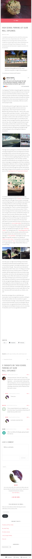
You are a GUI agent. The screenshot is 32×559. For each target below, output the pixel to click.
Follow (5, 516)
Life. (28, 359)
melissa (4, 405)
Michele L (4, 374)
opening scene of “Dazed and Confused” (18, 171)
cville (17, 353)
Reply (28, 374)
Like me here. (16, 497)
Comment (23, 457)
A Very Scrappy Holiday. (7, 535)
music (25, 353)
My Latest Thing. (5, 528)
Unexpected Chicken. (7, 359)
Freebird (19, 198)
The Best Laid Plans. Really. (7, 525)
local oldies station (16, 223)
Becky (6, 393)
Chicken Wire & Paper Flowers (16, 9)
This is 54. (4, 539)
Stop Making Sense (23, 230)
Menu (17, 20)
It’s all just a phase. (6, 532)
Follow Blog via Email (16, 504)
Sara (14, 241)
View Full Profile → (16, 492)
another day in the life (10, 353)
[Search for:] (16, 466)
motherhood (21, 353)
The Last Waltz (11, 235)
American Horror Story (8, 239)
